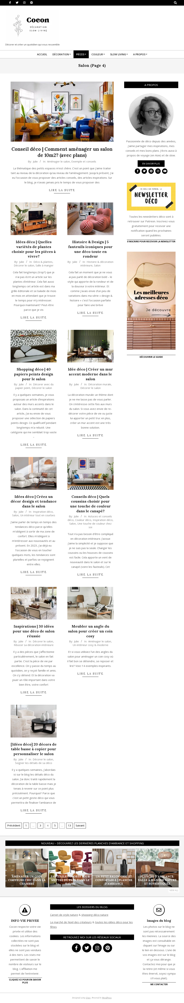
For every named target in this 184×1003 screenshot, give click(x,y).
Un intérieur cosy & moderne (90, 645)
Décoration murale (99, 384)
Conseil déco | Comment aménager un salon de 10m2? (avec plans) (62, 152)
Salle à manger (45, 265)
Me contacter (159, 984)
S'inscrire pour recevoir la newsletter (151, 241)
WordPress (107, 997)
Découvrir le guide (151, 356)
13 (69, 825)
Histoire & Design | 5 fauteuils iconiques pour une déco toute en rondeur (90, 249)
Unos (88, 997)
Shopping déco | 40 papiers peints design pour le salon (33, 374)
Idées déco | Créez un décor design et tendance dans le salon (34, 501)
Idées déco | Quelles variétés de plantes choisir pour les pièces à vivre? (34, 249)
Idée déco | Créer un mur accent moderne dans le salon (90, 374)
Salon (97, 265)
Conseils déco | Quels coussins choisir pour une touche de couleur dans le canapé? (90, 503)
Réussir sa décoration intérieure (34, 645)
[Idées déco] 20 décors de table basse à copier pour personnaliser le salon (34, 749)
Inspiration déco (43, 511)
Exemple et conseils (83, 161)
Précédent (13, 825)
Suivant (80, 825)
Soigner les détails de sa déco (33, 763)
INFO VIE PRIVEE (25, 921)
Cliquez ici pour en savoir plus (25, 981)
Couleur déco (83, 520)
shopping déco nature (94, 915)
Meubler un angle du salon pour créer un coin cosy (90, 631)
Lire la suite (62, 190)
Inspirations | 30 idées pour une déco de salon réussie (34, 631)
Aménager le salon (58, 161)
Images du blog (159, 921)
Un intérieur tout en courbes (37, 515)
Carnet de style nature (64, 915)
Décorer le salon (24, 265)
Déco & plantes (42, 262)
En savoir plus (151, 163)
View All (173, 890)
